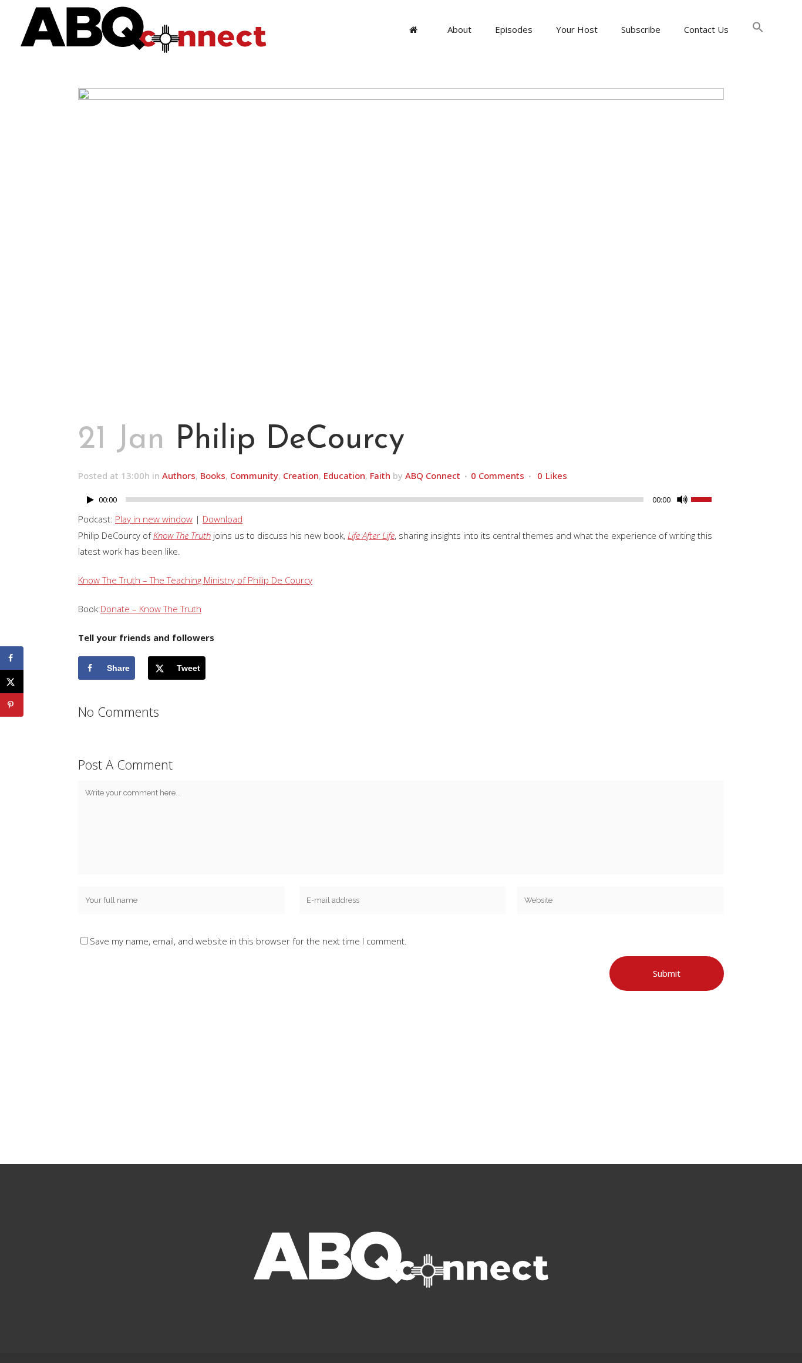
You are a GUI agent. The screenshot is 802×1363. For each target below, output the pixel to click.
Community (254, 475)
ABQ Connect (432, 475)
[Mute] (682, 499)
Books (212, 475)
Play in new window (154, 519)
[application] (401, 502)
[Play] (90, 500)
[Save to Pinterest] (11, 705)
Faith (380, 475)
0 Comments (497, 475)
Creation (301, 475)
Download (222, 519)
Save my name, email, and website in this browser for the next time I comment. (248, 941)
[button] (758, 29)
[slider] (707, 498)
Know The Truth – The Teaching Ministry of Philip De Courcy (195, 580)
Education (344, 475)
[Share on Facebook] (11, 658)
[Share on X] (11, 681)
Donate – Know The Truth (150, 609)
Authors (179, 475)
